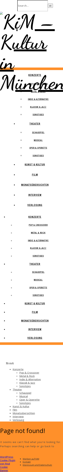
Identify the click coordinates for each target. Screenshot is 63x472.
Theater (34, 123)
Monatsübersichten (35, 184)
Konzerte (34, 75)
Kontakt (27, 461)
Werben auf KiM (31, 458)
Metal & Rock (38, 91)
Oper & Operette (38, 148)
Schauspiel (38, 132)
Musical (38, 140)
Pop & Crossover (38, 84)
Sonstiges (38, 114)
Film (35, 174)
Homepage (7, 450)
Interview (34, 194)
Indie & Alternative (38, 99)
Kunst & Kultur (35, 164)
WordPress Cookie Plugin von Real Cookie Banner (7, 463)
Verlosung (34, 205)
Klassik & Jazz (38, 107)
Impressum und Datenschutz (37, 464)
